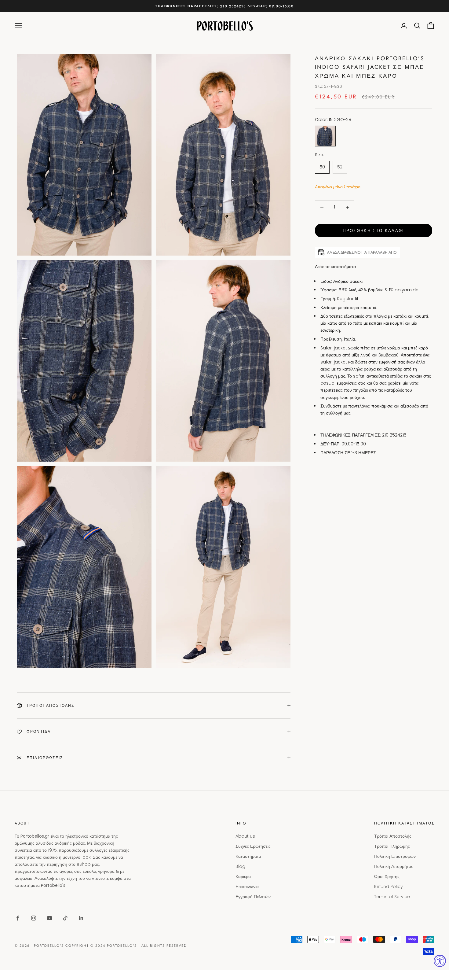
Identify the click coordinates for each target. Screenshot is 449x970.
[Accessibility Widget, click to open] (440, 961)
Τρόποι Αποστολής (392, 836)
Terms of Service (392, 897)
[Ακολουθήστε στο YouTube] (49, 918)
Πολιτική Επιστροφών (395, 856)
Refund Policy (388, 886)
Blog (240, 866)
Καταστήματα (248, 856)
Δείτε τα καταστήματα (335, 267)
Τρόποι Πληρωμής (392, 846)
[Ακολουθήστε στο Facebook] (18, 918)
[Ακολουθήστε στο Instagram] (34, 918)
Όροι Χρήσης (387, 876)
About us (245, 836)
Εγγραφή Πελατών (253, 897)
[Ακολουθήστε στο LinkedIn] (81, 918)
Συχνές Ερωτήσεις (253, 846)
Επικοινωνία (247, 886)
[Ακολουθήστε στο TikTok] (65, 918)
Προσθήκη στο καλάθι (373, 231)
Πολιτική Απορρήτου (394, 866)
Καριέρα (243, 876)
